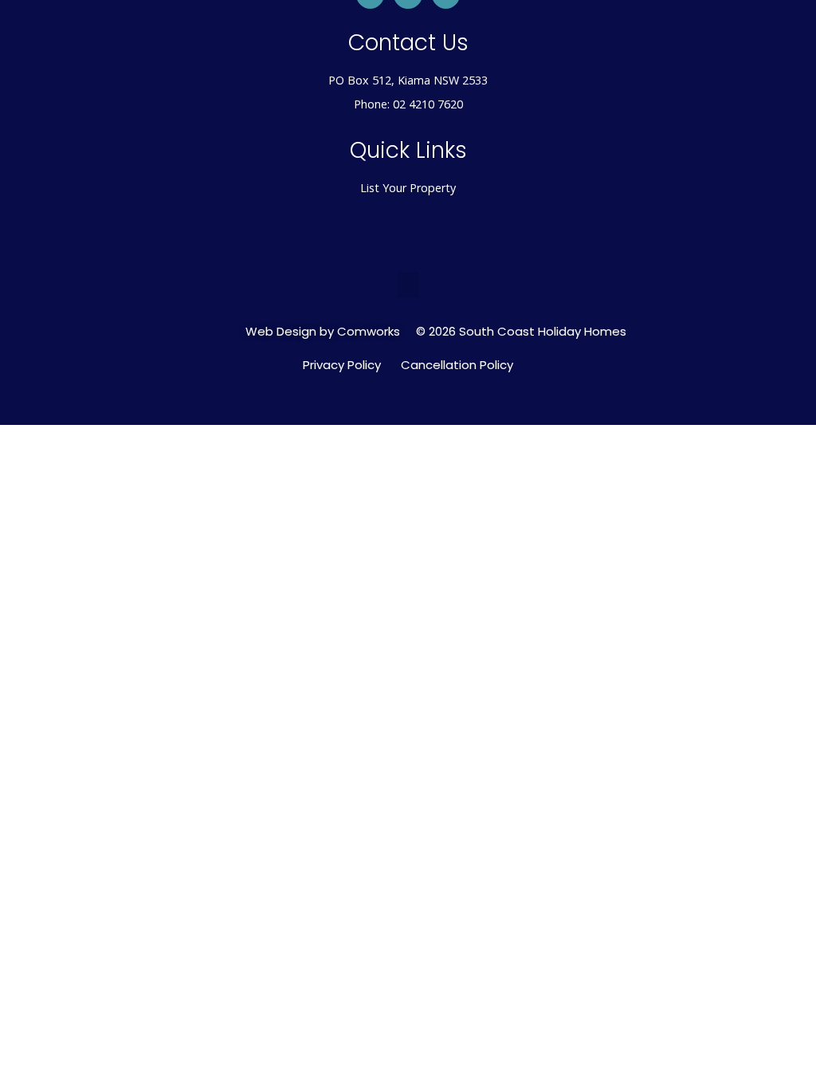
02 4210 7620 (428, 104)
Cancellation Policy (457, 365)
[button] (408, 285)
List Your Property (408, 187)
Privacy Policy (342, 365)
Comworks (368, 331)
